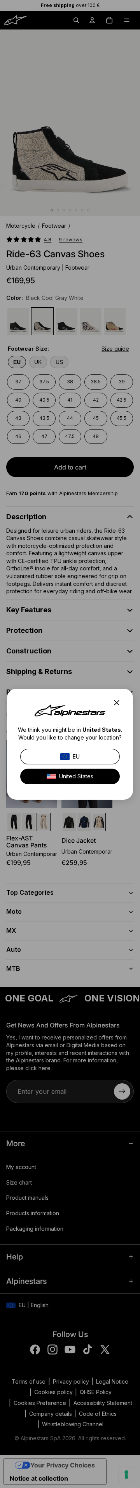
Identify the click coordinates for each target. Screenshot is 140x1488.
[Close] (119, 702)
